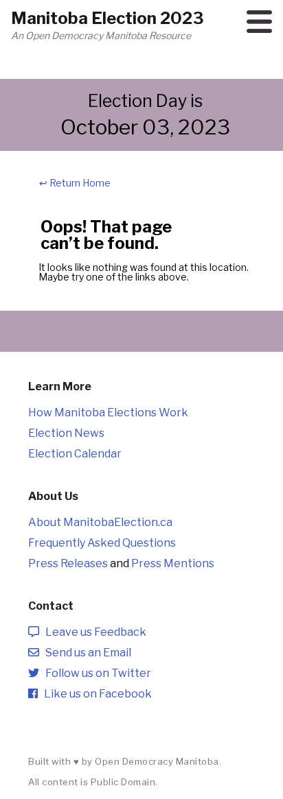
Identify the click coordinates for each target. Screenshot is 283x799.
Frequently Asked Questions (102, 542)
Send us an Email (85, 652)
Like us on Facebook (95, 693)
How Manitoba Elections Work (108, 412)
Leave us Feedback (92, 632)
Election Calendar (75, 453)
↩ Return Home (75, 183)
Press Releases (68, 563)
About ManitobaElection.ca (100, 522)
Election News (66, 433)
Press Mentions (172, 563)
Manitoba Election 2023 (107, 18)
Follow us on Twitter (95, 673)
